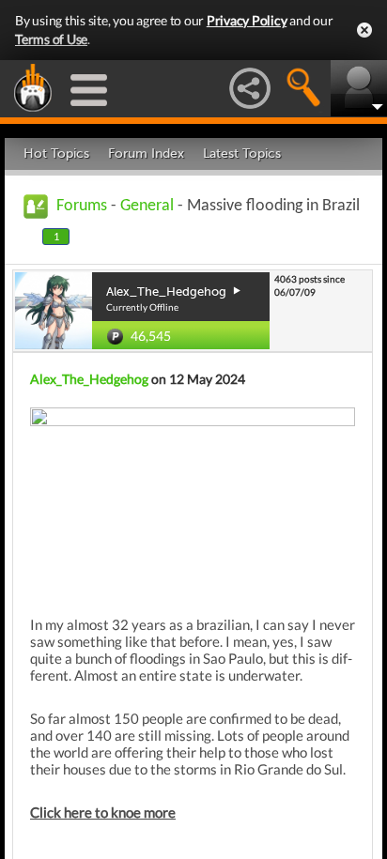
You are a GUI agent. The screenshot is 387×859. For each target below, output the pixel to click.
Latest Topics (242, 153)
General (147, 206)
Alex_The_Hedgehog (89, 379)
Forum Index (146, 153)
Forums (81, 206)
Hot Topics (56, 153)
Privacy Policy (247, 20)
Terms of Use (51, 39)
